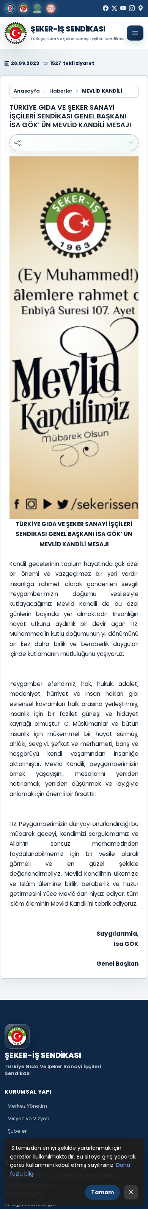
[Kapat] (131, 1192)
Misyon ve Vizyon (28, 1118)
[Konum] (140, 8)
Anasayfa (27, 91)
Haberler (60, 91)
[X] (114, 8)
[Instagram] (132, 8)
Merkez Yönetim (27, 1106)
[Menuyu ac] (135, 33)
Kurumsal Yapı (28, 1092)
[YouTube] (123, 8)
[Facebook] (106, 8)
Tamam (102, 1192)
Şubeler (17, 1131)
